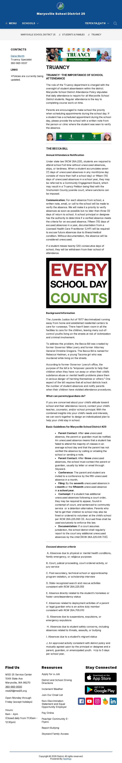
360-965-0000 (13, 686)
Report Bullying (50, 727)
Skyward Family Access (55, 733)
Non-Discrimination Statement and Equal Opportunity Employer (54, 703)
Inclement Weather (52, 689)
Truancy (96, 34)
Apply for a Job (51, 674)
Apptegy (67, 758)
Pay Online (48, 712)
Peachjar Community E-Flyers (55, 720)
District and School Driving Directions (57, 682)
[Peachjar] (105, 704)
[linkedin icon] (113, 703)
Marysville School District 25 (38, 34)
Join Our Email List (52, 694)
